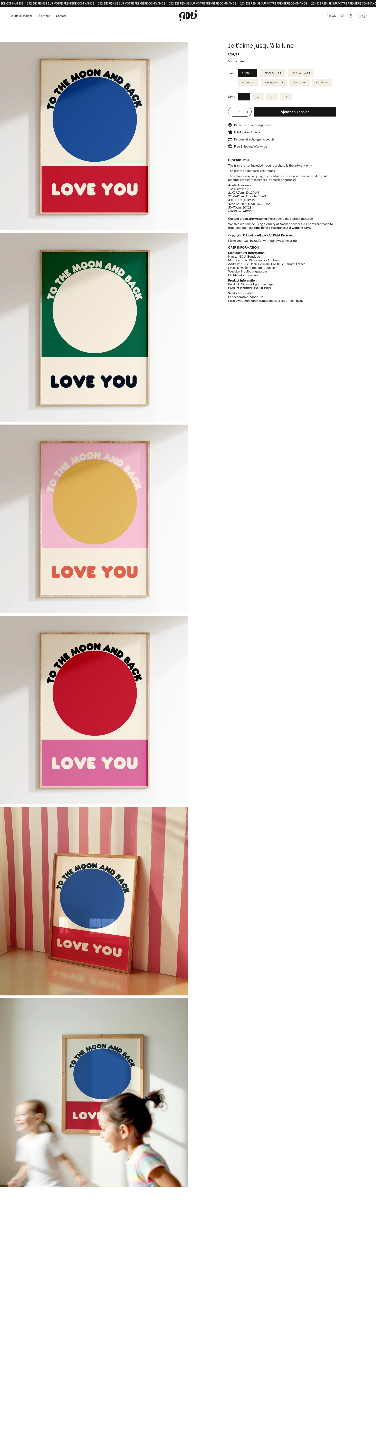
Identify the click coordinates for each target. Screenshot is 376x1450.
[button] (21, 15)
